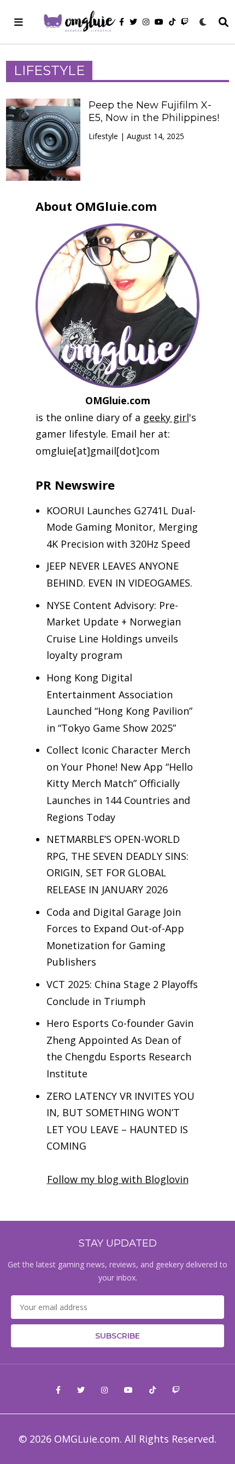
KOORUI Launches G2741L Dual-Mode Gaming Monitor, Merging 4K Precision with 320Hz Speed (122, 527)
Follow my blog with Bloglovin (118, 1179)
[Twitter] (133, 22)
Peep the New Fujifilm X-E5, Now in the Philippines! (154, 111)
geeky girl (166, 417)
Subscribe (117, 1336)
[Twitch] (185, 22)
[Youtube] (159, 22)
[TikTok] (172, 22)
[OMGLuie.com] (79, 22)
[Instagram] (146, 22)
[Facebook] (121, 22)
